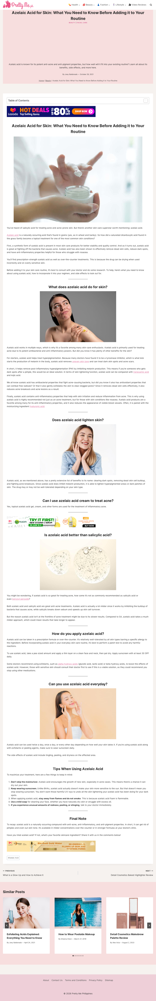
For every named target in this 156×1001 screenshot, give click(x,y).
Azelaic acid (13, 235)
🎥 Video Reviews (137, 5)
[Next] (149, 925)
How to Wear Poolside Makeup (76, 934)
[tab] (73, 955)
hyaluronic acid (37, 406)
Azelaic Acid (13, 858)
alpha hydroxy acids (68, 664)
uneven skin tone (80, 361)
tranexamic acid (141, 372)
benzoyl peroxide (20, 599)
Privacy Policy (95, 980)
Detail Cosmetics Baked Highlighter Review (132, 873)
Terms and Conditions (76, 980)
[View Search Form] (151, 5)
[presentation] (26, 913)
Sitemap (109, 980)
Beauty (72, 23)
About (46, 980)
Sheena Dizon (66, 939)
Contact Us (57, 980)
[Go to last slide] (7, 925)
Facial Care (82, 23)
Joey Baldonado (71, 74)
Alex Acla (116, 943)
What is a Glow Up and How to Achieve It (23, 873)
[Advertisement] (78, 43)
